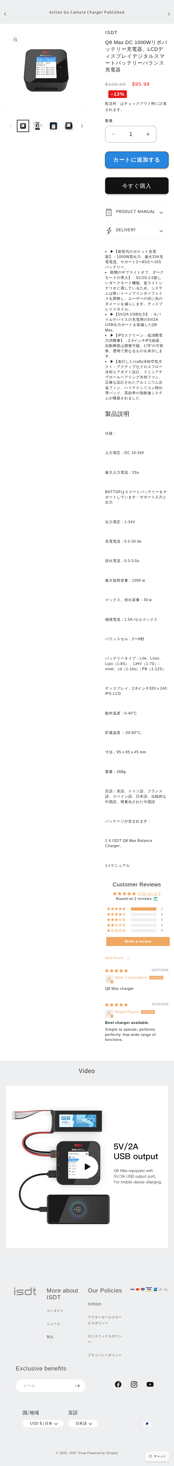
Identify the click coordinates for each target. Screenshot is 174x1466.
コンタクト (55, 1310)
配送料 (111, 103)
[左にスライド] (10, 126)
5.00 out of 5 (149, 894)
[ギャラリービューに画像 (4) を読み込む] (69, 126)
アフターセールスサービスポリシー (105, 1320)
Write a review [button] (138, 941)
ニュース (53, 1323)
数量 (109, 121)
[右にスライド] (82, 126)
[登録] (77, 1385)
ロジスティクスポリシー (105, 1339)
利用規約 (95, 1304)
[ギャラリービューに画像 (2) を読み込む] (38, 126)
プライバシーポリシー (105, 1355)
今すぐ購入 (137, 186)
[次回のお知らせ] (169, 14)
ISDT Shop (77, 1453)
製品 (50, 1337)
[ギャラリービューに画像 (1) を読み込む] (23, 126)
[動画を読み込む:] (87, 1167)
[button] (137, 212)
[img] (116, 971)
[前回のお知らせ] (5, 14)
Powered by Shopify (102, 1453)
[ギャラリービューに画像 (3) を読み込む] (53, 126)
